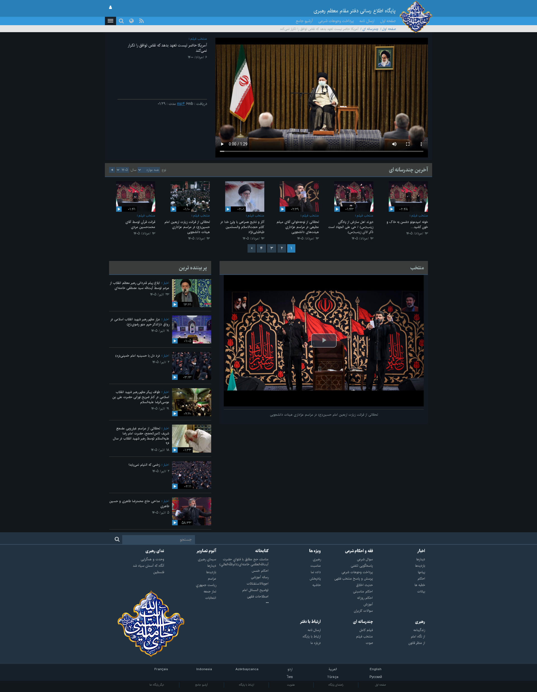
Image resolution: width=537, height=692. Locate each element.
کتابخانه (261, 551)
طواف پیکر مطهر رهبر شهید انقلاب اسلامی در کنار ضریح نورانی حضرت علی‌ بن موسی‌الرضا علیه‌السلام (140, 397)
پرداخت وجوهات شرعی (336, 21)
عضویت (291, 684)
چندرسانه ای (370, 29)
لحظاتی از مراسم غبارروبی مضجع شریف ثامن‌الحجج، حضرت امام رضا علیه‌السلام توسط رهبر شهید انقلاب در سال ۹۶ (141, 436)
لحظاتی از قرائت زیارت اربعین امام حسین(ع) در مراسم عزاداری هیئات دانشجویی (187, 227)
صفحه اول (388, 21)
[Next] (252, 248)
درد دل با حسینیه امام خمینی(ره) (137, 355)
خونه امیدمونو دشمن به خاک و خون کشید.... (407, 224)
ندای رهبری (154, 551)
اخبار (166, 283)
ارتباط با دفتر (310, 622)
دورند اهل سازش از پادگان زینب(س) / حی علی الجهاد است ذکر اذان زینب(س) (350, 227)
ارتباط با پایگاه (246, 684)
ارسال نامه (367, 21)
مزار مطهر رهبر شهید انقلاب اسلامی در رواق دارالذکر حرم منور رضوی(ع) (139, 322)
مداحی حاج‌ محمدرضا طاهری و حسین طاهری (139, 503)
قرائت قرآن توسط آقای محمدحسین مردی (140, 224)
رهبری (420, 622)
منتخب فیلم (198, 38)
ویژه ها (315, 551)
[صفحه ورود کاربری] (110, 7)
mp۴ (181, 103)
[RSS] (141, 21)
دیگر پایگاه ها (156, 684)
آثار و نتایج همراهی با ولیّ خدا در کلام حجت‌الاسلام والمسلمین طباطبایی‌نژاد (242, 227)
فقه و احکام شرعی (359, 551)
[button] (110, 21)
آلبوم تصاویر (206, 551)
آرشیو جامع (304, 21)
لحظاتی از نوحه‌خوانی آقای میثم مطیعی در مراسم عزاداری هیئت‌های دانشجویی (298, 227)
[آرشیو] (242, 603)
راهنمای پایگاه (335, 684)
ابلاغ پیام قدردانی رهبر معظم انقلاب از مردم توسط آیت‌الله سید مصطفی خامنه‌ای (139, 285)
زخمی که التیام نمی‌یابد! (144, 464)
